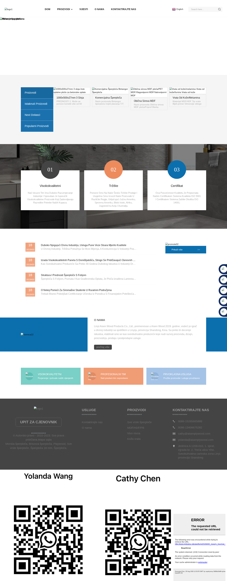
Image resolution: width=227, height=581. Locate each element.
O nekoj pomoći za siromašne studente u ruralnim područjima (76, 290)
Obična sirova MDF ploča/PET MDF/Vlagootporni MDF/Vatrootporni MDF (146, 101)
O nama (99, 9)
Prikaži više (177, 249)
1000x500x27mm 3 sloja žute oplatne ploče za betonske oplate (70, 97)
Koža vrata (134, 438)
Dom (47, 9)
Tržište (113, 185)
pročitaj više (102, 347)
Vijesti (83, 9)
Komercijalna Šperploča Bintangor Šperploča (108, 97)
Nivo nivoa (133, 433)
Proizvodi (63, 9)
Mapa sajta (45, 439)
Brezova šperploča (40, 443)
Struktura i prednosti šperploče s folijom (63, 275)
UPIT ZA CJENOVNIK (38, 422)
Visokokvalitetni (50, 185)
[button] (4, 19)
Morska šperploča (16, 443)
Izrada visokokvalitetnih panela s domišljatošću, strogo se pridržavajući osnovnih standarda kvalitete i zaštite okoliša (107, 260)
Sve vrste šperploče (139, 422)
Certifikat (177, 185)
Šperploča (60, 448)
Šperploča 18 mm (41, 448)
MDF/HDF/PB (135, 427)
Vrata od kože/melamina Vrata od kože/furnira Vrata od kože (186, 97)
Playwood (59, 443)
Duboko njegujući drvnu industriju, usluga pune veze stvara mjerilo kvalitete (83, 245)
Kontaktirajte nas (123, 9)
